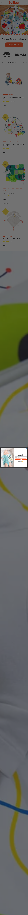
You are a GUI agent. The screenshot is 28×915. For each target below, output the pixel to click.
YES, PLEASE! (21, 459)
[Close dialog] (26, 449)
